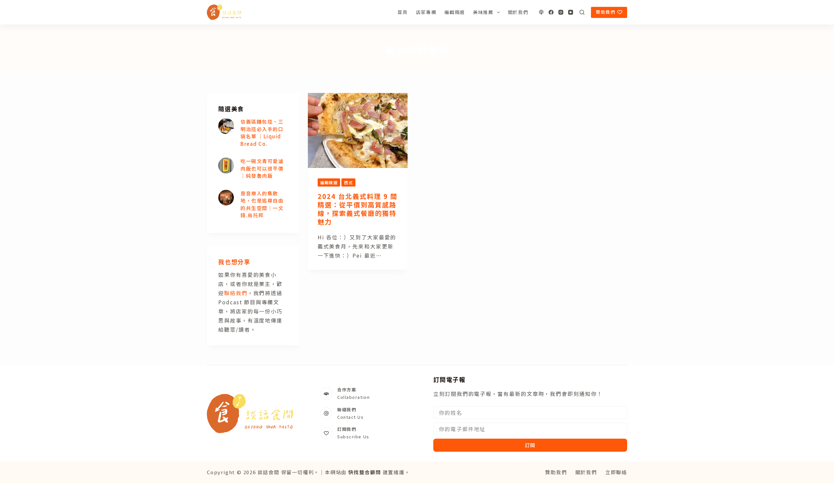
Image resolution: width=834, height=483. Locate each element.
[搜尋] (582, 12)
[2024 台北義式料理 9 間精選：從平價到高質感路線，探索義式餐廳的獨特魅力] (358, 130)
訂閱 (530, 445)
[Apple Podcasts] (541, 12)
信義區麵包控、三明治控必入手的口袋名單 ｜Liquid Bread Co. (261, 132)
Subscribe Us (353, 436)
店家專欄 (426, 12)
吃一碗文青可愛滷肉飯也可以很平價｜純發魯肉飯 (261, 168)
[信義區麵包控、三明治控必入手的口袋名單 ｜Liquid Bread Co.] (226, 126)
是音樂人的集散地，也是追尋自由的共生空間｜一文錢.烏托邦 (261, 204)
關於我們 (518, 12)
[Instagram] (560, 12)
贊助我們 (605, 12)
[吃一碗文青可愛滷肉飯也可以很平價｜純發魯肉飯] (226, 165)
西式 (348, 182)
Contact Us (350, 417)
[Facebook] (551, 12)
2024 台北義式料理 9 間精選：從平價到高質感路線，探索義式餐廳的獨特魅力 (357, 208)
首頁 (402, 12)
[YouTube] (570, 12)
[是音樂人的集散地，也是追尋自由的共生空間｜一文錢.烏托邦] (226, 197)
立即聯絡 (616, 472)
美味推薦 (483, 12)
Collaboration (353, 397)
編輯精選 (454, 12)
